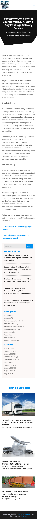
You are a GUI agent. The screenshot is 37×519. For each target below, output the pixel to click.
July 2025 (7, 362)
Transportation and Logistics (18, 35)
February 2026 (9, 351)
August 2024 (8, 371)
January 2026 (9, 354)
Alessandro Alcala (15, 32)
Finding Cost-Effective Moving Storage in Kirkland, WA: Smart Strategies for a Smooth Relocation (17, 290)
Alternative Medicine (11, 329)
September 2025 (10, 360)
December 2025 (10, 357)
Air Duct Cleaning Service (13, 327)
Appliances (8, 338)
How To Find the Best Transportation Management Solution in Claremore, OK (15, 463)
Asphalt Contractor (11, 341)
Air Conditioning (9, 324)
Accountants (8, 315)
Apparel (7, 335)
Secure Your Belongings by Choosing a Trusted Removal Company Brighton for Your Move (18, 302)
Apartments (8, 332)
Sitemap (24, 516)
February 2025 (9, 365)
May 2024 (7, 374)
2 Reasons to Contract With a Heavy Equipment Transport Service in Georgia (15, 494)
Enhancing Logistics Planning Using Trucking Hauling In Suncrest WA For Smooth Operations (17, 269)
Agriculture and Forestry (12, 321)
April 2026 (7, 348)
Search (29, 246)
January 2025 (9, 368)
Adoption (7, 318)
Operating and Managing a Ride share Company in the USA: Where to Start (17, 422)
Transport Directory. (25, 514)
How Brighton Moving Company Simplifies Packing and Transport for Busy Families (18, 257)
